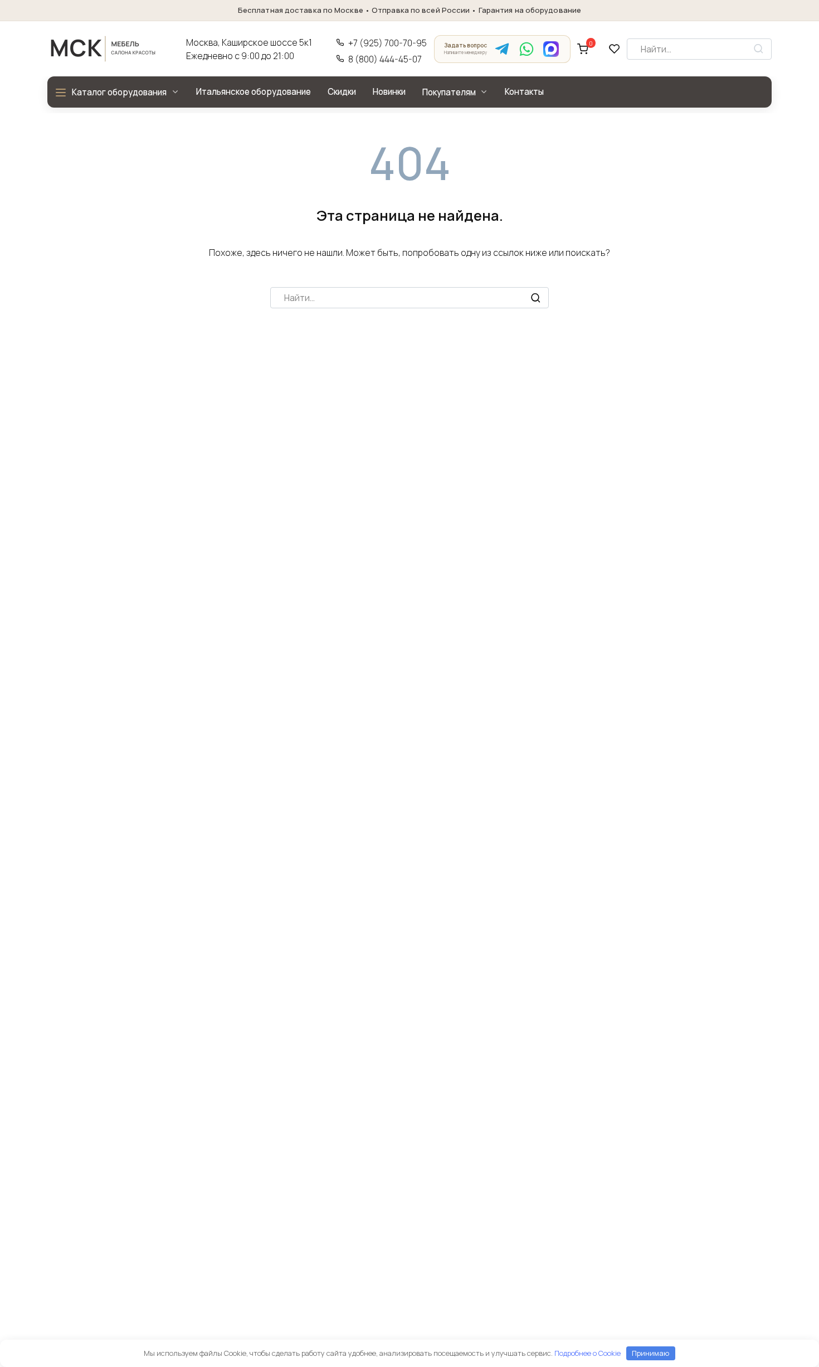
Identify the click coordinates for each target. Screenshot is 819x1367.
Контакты (524, 92)
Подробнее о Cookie (587, 1353)
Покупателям (449, 92)
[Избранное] (614, 49)
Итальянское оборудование (253, 92)
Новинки (389, 92)
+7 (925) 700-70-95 (387, 43)
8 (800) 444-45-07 (385, 59)
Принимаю (650, 1353)
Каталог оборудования (119, 92)
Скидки (342, 92)
